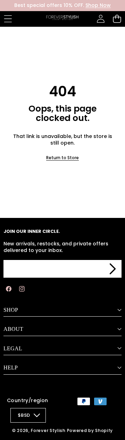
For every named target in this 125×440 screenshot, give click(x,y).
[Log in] (100, 19)
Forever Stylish (48, 430)
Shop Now (98, 5)
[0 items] (117, 19)
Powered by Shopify (90, 430)
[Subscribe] (112, 269)
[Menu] (8, 19)
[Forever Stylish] (62, 19)
